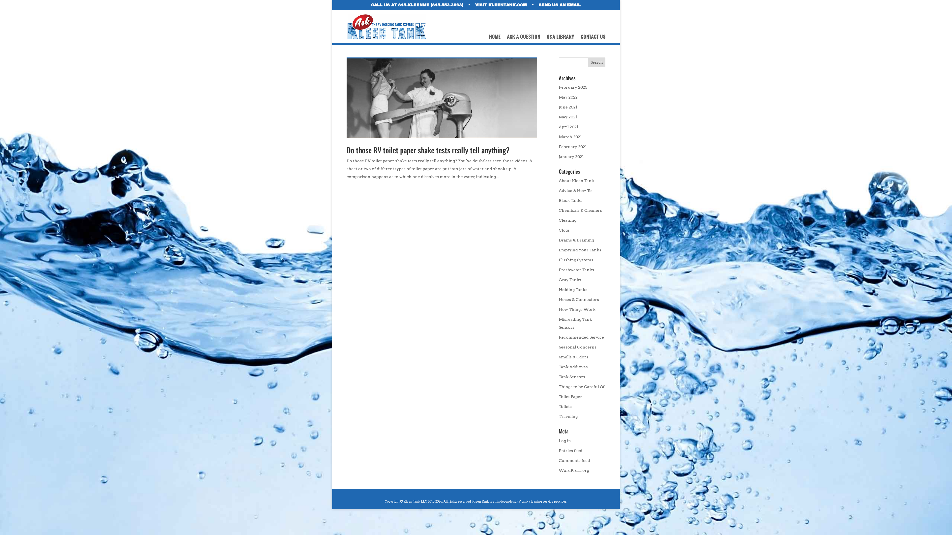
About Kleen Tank (576, 180)
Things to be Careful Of (581, 386)
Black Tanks (570, 200)
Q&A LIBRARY (560, 37)
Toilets (565, 406)
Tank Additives (573, 367)
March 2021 (570, 136)
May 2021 (568, 117)
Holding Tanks (573, 289)
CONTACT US (593, 37)
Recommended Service (581, 337)
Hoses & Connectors (579, 299)
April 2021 (568, 127)
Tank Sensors (572, 376)
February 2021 (573, 146)
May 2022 (568, 97)
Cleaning (567, 220)
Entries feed (570, 450)
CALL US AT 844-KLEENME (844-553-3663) (417, 5)
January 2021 (571, 156)
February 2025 (573, 87)
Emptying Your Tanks (580, 250)
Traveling (568, 416)
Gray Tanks (570, 279)
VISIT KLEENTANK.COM (501, 5)
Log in (565, 440)
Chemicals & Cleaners (580, 210)
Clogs (564, 230)
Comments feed (574, 460)
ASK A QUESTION (523, 37)
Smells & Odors (573, 357)
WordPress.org (574, 470)
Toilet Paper (570, 396)
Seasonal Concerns (577, 347)
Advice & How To (575, 190)
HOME (495, 37)
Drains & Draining (576, 240)
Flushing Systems (576, 260)
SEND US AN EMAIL (560, 5)
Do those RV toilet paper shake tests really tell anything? (428, 150)
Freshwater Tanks (576, 270)
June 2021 (568, 107)
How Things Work (577, 309)
